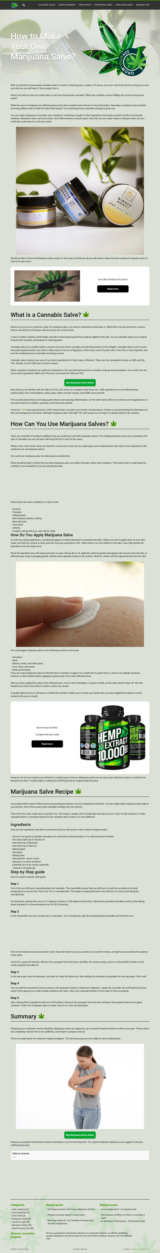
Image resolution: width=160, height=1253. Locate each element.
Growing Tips (142, 5)
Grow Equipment (67, 5)
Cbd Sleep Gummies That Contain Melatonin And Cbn (71, 1209)
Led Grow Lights (46, 5)
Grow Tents (85, 5)
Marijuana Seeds (124, 5)
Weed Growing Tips (20, 1228)
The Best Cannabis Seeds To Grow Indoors (66, 1215)
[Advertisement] (80, 485)
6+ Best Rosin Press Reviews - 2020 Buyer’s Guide (123, 1221)
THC (22, 409)
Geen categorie (18, 1209)
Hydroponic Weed (103, 5)
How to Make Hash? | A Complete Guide (118, 1209)
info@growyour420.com (139, 1249)
